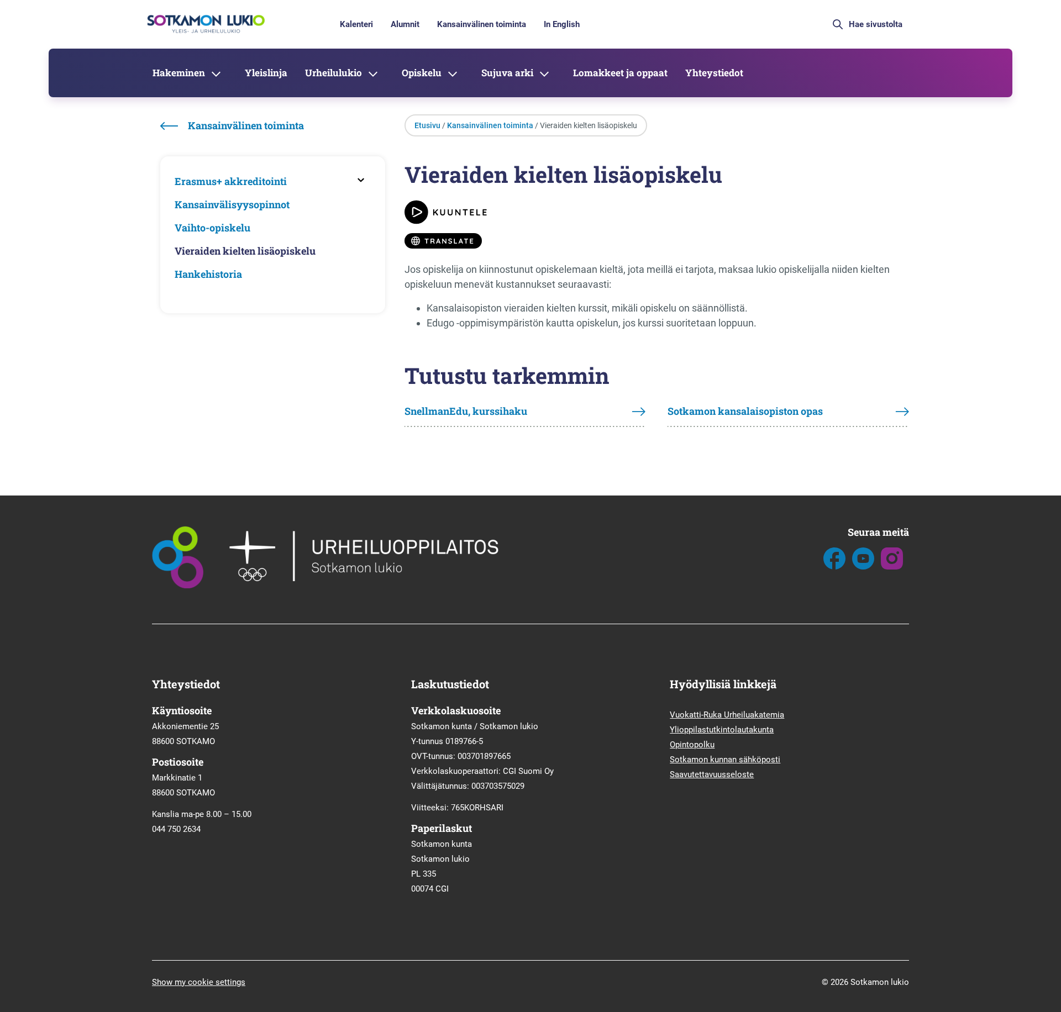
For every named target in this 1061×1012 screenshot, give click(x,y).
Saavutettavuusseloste (712, 774)
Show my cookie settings (198, 982)
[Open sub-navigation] (216, 73)
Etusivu (427, 125)
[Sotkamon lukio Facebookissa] (834, 567)
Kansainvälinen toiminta (481, 24)
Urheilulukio (333, 72)
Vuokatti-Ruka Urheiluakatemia (727, 715)
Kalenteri (356, 24)
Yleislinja (266, 72)
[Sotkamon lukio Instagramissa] (892, 567)
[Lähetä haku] (838, 24)
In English (562, 24)
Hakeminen (179, 72)
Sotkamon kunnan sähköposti (725, 760)
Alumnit (405, 24)
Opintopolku (692, 745)
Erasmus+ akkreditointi (231, 181)
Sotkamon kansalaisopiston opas (745, 411)
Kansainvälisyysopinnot (232, 204)
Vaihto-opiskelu (212, 227)
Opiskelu (422, 72)
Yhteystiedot (714, 72)
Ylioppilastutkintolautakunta (722, 730)
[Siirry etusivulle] (205, 32)
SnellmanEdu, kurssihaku (466, 411)
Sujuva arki (507, 72)
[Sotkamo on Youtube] (863, 567)
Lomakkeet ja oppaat (620, 72)
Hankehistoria (208, 274)
